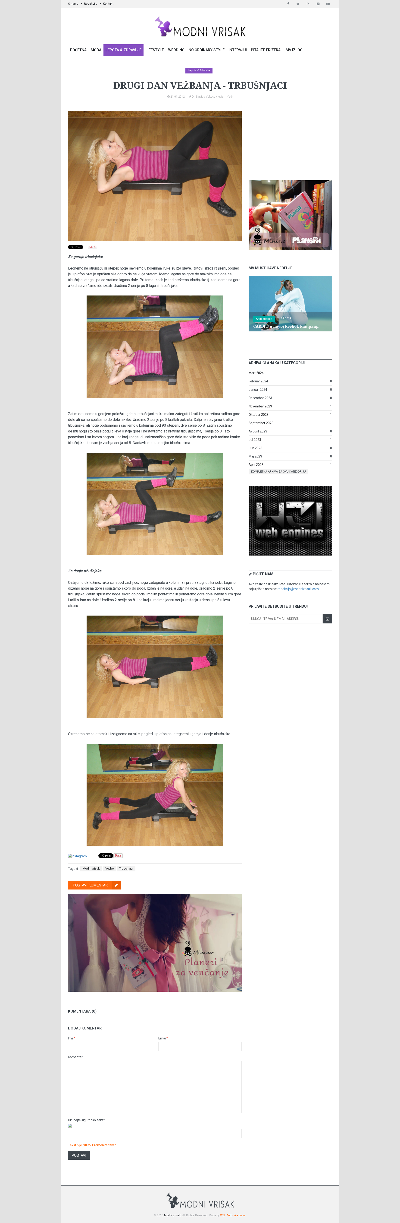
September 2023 (261, 423)
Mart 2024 (256, 373)
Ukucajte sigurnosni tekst (86, 1120)
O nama (73, 3)
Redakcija (90, 3)
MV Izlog (294, 50)
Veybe (109, 868)
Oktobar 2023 (259, 414)
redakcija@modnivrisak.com (298, 589)
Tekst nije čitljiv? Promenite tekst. (92, 1145)
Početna (78, 50)
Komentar (75, 1057)
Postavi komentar (90, 885)
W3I (222, 1215)
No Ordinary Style (207, 50)
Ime (71, 1038)
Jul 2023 (255, 440)
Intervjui (238, 50)
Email (163, 1038)
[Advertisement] (290, 140)
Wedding (176, 50)
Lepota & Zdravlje (123, 50)
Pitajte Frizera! (266, 50)
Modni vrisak (91, 868)
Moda (96, 50)
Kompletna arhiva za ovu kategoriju (278, 471)
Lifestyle (155, 50)
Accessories (264, 319)
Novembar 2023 (260, 406)
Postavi (79, 1155)
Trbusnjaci (126, 868)
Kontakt (108, 3)
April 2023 (256, 465)
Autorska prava (236, 1215)
